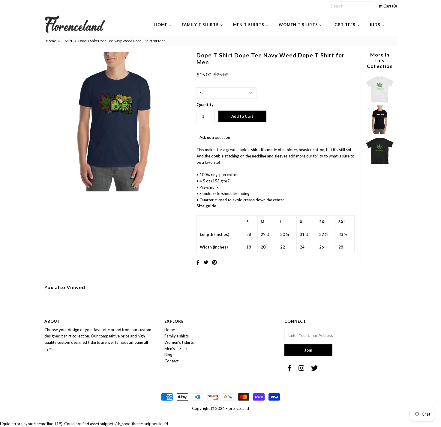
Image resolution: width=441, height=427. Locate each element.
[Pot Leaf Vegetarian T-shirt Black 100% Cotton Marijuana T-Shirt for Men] (379, 163)
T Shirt (67, 40)
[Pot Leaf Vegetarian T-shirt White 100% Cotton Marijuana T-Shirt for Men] (379, 102)
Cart (389, 6)
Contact (171, 360)
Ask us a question (215, 137)
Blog (168, 354)
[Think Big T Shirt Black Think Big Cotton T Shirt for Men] (379, 132)
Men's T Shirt (176, 348)
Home (51, 40)
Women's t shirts (179, 342)
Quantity (205, 104)
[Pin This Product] (214, 262)
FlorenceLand (237, 408)
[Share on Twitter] (205, 262)
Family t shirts (176, 336)
